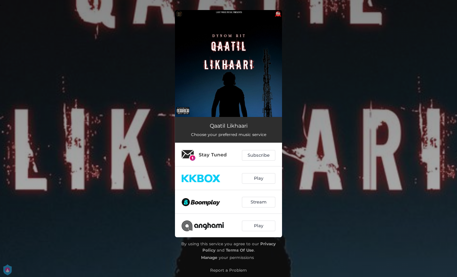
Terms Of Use (240, 250)
